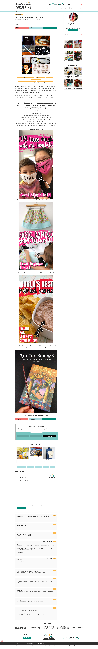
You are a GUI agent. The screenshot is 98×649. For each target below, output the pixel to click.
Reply (54, 515)
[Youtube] (56, 4)
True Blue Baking (23, 563)
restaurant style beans (40, 345)
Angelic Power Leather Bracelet (45, 81)
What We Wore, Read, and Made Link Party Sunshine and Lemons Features (22, 461)
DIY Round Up (39, 467)
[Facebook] (49, 4)
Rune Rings (43, 82)
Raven (18, 559)
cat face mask (26, 199)
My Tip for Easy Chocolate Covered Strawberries (78, 88)
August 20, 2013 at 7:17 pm (47, 515)
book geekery (19, 14)
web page (19, 609)
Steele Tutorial (49, 77)
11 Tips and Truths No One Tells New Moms (68, 88)
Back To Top (81, 643)
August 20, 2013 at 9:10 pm (47, 541)
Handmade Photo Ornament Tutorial (78, 61)
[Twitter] (59, 4)
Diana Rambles (20, 525)
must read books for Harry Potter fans (38, 415)
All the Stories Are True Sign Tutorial (27, 81)
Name (18, 494)
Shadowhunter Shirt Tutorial (32, 82)
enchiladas (37, 347)
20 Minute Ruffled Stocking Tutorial (69, 49)
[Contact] (61, 4)
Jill (18, 600)
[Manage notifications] (2, 641)
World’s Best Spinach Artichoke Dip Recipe (78, 76)
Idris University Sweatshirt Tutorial (25, 77)
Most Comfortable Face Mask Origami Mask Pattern (69, 76)
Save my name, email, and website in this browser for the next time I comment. (32, 505)
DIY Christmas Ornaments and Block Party (68, 61)
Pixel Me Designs (41, 643)
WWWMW (52, 467)
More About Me (73, 30)
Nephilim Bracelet (40, 77)
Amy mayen (20, 543)
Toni (18, 590)
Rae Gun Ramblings (23, 5)
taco (46, 347)
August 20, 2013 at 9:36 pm (47, 558)
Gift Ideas (46, 467)
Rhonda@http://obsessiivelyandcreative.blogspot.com (32, 516)
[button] (55, 37)
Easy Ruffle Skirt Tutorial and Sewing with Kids (78, 49)
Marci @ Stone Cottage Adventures (26, 571)
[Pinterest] (52, 4)
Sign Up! (27, 637)
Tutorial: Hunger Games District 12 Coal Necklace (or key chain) (36, 458)
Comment (19, 483)
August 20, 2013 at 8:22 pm (47, 532)
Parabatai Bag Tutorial (36, 79)
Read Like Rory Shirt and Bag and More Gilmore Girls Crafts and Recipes (49, 461)
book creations (21, 467)
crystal (19, 580)
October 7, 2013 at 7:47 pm (47, 607)
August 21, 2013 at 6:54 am (47, 578)
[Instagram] (54, 4)
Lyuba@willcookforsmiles (24, 534)
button (34, 115)
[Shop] (63, 4)
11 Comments (38, 19)
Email (18, 499)
